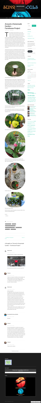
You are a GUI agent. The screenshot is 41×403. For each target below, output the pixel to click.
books (28, 122)
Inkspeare (20, 6)
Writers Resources (30, 132)
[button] (18, 394)
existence (29, 123)
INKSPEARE (29, 31)
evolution (33, 122)
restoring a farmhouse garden (10, 225)
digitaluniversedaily (32, 108)
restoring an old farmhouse (10, 227)
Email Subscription (31, 41)
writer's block (33, 131)
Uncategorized (30, 101)
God (30, 125)
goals (28, 125)
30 (30, 78)
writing (34, 101)
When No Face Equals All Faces (32, 62)
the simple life (13, 229)
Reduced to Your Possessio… (33, 106)
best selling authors (31, 121)
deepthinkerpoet (32, 110)
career (29, 122)
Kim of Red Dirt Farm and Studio (12, 314)
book (35, 121)
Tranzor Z (23, 237)
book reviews (30, 85)
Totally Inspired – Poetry (31, 38)
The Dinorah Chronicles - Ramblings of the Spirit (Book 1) (32, 59)
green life (29, 86)
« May (28, 80)
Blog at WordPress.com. (9, 401)
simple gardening (18, 227)
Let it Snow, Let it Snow (33, 111)
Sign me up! (30, 51)
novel (30, 126)
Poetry (35, 93)
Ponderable (31, 95)
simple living (8, 229)
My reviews (32, 87)
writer (29, 131)
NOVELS (29, 33)
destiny (31, 122)
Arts (28, 121)
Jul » (30, 80)
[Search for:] (32, 26)
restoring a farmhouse (10, 221)
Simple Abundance (30, 98)
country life (33, 85)
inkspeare (11, 30)
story (35, 128)
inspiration (33, 125)
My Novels (32, 86)
